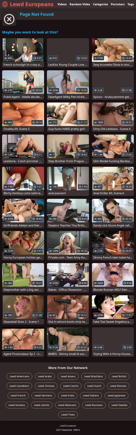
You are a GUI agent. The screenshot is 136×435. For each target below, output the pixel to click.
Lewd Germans (43, 395)
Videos (62, 4)
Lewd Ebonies (118, 386)
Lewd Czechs (70, 386)
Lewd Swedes (120, 405)
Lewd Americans (19, 376)
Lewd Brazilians (93, 376)
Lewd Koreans (16, 405)
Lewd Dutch (94, 386)
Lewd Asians (68, 376)
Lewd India (67, 395)
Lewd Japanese (116, 395)
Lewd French (18, 395)
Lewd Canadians (19, 386)
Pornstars (118, 4)
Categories (100, 4)
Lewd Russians (94, 405)
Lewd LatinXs (41, 405)
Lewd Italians (91, 395)
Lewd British (119, 376)
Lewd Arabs (45, 376)
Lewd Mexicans (67, 405)
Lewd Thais (68, 414)
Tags (131, 4)
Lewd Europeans (31, 4)
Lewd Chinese (46, 386)
